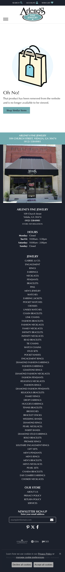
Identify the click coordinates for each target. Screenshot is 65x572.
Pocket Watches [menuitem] (32, 302)
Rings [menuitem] (32, 268)
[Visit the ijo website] (45, 541)
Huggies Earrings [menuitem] (32, 403)
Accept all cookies (43, 564)
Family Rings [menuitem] (32, 396)
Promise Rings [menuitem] (32, 441)
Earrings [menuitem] (32, 272)
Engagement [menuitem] (32, 264)
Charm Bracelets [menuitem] (32, 471)
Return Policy (32, 499)
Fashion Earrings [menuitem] (32, 366)
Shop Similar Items (16, 110)
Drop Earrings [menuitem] (32, 400)
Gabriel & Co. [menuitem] (32, 260)
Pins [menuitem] (32, 287)
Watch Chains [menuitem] (32, 347)
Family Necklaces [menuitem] (32, 328)
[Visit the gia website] (35, 541)
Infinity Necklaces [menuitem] (32, 336)
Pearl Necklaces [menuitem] (32, 426)
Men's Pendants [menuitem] (32, 452)
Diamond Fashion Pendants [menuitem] (32, 388)
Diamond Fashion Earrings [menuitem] (32, 362)
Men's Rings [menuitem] (32, 456)
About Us (32, 491)
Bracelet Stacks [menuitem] (32, 415)
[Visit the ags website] (22, 541)
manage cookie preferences (30, 557)
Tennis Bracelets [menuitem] (32, 407)
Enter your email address (32, 514)
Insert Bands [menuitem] (32, 430)
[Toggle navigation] (5, 21)
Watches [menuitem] (32, 294)
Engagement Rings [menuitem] (32, 358)
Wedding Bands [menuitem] (32, 418)
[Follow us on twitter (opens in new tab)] (33, 527)
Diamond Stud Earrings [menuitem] (32, 433)
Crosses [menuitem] (32, 305)
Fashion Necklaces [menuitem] (32, 324)
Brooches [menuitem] (32, 411)
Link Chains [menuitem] (32, 317)
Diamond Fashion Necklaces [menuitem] (32, 373)
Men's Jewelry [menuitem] (32, 290)
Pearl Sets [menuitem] (32, 467)
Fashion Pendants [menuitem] (32, 377)
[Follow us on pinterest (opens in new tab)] (28, 527)
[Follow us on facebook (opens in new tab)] (37, 527)
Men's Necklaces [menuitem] (32, 464)
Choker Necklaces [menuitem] (33, 479)
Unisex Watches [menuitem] (32, 309)
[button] (17, 2)
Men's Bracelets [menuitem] (32, 460)
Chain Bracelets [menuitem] (32, 313)
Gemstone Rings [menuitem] (32, 369)
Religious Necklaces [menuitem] (33, 381)
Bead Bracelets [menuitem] (32, 339)
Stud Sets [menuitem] (32, 351)
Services (32, 503)
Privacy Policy (32, 495)
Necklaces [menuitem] (33, 275)
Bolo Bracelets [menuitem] (32, 437)
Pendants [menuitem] (32, 279)
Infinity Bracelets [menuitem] (32, 332)
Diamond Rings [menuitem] (32, 422)
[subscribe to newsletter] (52, 520)
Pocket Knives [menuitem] (32, 354)
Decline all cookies (22, 564)
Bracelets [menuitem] (32, 283)
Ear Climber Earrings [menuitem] (32, 475)
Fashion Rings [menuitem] (32, 385)
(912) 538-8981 (32, 141)
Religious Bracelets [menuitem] (32, 392)
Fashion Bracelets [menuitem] (32, 320)
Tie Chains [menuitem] (32, 343)
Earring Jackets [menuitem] (32, 298)
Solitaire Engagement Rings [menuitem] (32, 445)
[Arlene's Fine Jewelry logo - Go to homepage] (33, 14)
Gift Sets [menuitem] (32, 449)
